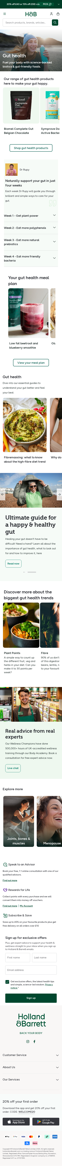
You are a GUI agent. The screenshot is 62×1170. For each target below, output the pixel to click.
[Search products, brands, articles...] (55, 22)
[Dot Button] (24, 572)
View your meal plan (31, 363)
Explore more (13, 789)
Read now (13, 563)
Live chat (13, 768)
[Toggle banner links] (58, 4)
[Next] (59, 494)
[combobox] (27, 22)
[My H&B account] (51, 14)
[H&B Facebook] (34, 1042)
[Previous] (2, 494)
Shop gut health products (31, 148)
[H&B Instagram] (28, 1042)
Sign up (31, 997)
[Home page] (31, 14)
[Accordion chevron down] (54, 215)
